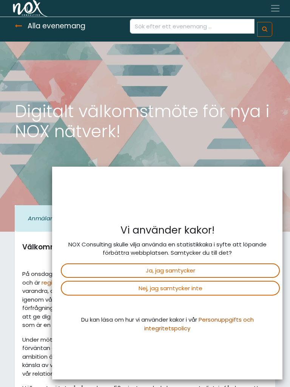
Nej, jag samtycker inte (170, 288)
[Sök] (264, 29)
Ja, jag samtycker (170, 270)
